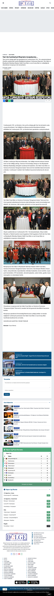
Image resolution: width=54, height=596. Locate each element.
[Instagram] (16, 554)
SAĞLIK (43, 8)
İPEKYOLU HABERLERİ (8, 569)
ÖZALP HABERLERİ (32, 572)
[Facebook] (11, 554)
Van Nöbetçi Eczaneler (39, 532)
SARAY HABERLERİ (8, 578)
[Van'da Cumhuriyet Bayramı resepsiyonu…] (27, 85)
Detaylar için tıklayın (27, 484)
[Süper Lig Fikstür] (49, 489)
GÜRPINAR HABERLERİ (9, 577)
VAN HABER (4, 8)
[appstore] (20, 582)
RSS (5, 589)
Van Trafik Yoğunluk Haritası (40, 537)
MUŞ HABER (30, 566)
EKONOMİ (30, 8)
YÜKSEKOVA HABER (32, 567)
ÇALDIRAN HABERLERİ (32, 573)
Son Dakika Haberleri (38, 542)
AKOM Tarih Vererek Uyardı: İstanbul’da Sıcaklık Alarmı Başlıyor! (30, 437)
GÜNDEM (23, 8)
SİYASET (17, 8)
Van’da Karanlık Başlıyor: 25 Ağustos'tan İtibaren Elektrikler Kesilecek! (31, 416)
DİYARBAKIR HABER (8, 566)
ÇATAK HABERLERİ (8, 575)
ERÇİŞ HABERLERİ (31, 570)
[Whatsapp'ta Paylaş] (9, 101)
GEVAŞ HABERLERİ (32, 575)
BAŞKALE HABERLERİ (8, 572)
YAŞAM (16, 413)
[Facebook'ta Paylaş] (4, 101)
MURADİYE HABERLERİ (33, 577)
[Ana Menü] (3, 3)
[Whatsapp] (21, 554)
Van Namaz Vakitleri (38, 536)
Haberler (5, 54)
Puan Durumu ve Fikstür (39, 539)
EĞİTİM (37, 8)
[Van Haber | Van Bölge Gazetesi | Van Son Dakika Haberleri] (26, 3)
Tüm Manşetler (37, 540)
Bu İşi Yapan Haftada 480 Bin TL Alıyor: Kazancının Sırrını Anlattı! (30, 423)
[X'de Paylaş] (6, 101)
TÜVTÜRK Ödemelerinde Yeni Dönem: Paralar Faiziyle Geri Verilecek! (31, 443)
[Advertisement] (28, 43)
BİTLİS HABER (7, 564)
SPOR (47, 8)
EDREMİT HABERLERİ (8, 570)
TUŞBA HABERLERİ (32, 569)
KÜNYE (5, 558)
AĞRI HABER (30, 561)
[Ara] (50, 3)
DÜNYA (11, 8)
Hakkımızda (30, 559)
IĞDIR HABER (31, 564)
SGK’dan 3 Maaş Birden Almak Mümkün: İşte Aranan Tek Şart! (31, 430)
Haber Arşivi (36, 543)
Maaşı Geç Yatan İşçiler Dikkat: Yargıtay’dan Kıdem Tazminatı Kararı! (32, 409)
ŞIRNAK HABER (7, 567)
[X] (14, 554)
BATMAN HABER (31, 563)
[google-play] (33, 582)
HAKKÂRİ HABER (7, 563)
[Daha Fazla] (12, 101)
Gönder (7, 394)
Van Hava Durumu (38, 534)
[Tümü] (49, 402)
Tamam (49, 594)
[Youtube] (19, 554)
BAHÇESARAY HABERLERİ (9, 573)
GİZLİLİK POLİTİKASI (32, 558)
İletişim (5, 559)
